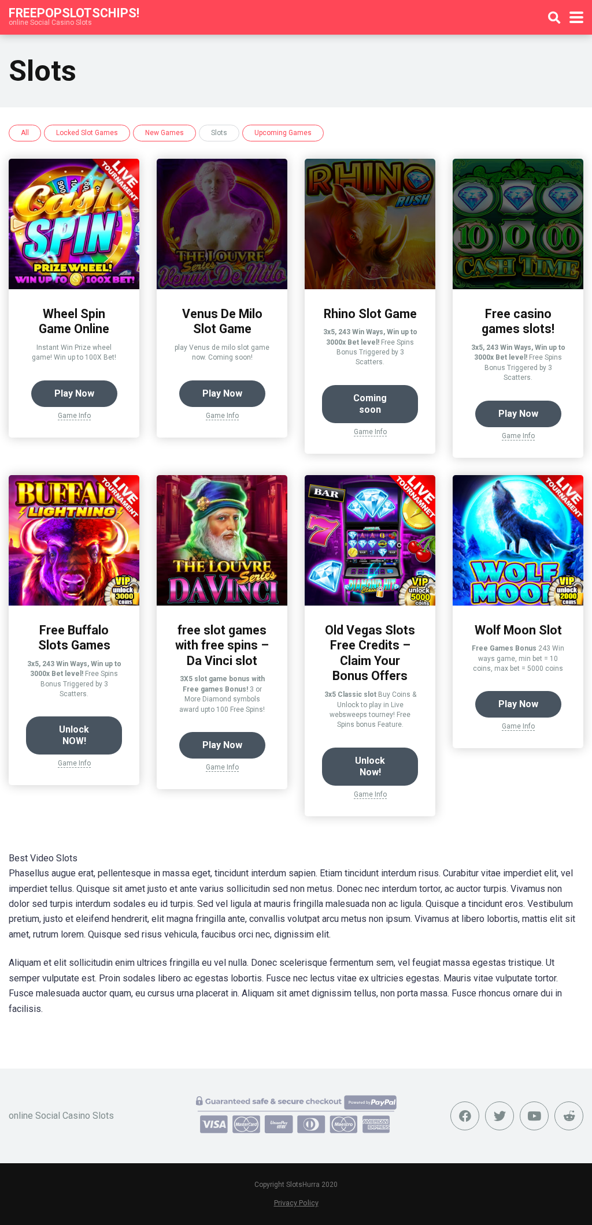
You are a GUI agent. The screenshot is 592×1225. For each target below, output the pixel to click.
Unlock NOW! (74, 735)
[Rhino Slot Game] (370, 286)
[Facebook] (464, 1115)
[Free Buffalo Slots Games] (74, 602)
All (25, 133)
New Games (164, 133)
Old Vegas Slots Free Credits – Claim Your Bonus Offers (370, 653)
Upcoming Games (283, 133)
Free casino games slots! (518, 322)
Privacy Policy (296, 1202)
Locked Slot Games (87, 133)
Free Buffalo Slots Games (74, 638)
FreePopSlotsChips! (74, 12)
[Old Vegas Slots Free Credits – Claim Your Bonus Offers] (370, 602)
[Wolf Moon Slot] (518, 602)
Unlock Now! (370, 766)
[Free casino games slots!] (518, 286)
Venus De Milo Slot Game (222, 322)
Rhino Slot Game (370, 314)
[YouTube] (534, 1115)
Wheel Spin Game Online (74, 322)
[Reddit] (568, 1115)
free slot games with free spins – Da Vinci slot (222, 645)
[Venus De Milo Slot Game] (222, 286)
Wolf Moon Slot (518, 630)
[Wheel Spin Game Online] (74, 286)
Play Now (74, 393)
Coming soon (370, 404)
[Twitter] (499, 1115)
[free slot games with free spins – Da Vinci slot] (222, 602)
